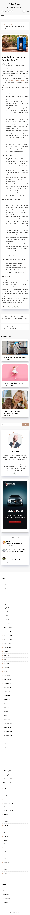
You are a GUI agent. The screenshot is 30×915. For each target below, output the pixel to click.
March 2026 (7, 600)
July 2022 (6, 703)
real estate (7, 855)
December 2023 (8, 635)
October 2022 (7, 691)
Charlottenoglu (15, 4)
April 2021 (6, 763)
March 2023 (7, 671)
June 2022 (6, 707)
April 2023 (6, 667)
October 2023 (7, 643)
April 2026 (6, 596)
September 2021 (8, 743)
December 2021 (8, 731)
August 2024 (7, 604)
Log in (3, 890)
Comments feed (6, 898)
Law (5, 847)
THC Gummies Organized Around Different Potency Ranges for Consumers (15, 543)
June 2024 (6, 612)
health (5, 840)
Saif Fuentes (9, 63)
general (4, 54)
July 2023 (6, 655)
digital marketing (8, 810)
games (5, 832)
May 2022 (6, 711)
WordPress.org (6, 902)
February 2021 (7, 771)
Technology (7, 873)
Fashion (6, 821)
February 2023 (8, 675)
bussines (6, 796)
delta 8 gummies (8, 803)
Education (6, 814)
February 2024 (8, 627)
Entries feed (5, 894)
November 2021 (8, 735)
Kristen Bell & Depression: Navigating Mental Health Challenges (12, 413)
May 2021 (6, 759)
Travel (5, 877)
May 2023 (6, 663)
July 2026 (6, 588)
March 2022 (7, 719)
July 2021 (6, 751)
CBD (5, 799)
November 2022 (8, 687)
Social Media (7, 866)
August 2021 (7, 747)
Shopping (6, 862)
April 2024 (6, 620)
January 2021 (7, 775)
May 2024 (6, 616)
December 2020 (8, 779)
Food (5, 829)
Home (5, 843)
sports (6, 869)
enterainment (7, 818)
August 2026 (7, 584)
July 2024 (6, 608)
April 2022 (6, 715)
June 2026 (6, 592)
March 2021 (7, 767)
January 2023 (7, 679)
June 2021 (6, 755)
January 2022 (7, 727)
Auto (5, 788)
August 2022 (7, 699)
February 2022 (8, 723)
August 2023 (7, 651)
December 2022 (8, 683)
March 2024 (7, 624)
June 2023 (6, 659)
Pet (5, 851)
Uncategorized (8, 880)
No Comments (21, 65)
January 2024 (7, 631)
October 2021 (7, 739)
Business (6, 792)
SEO (5, 858)
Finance (6, 825)
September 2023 (8, 647)
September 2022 (8, 695)
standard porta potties (16, 80)
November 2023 (8, 639)
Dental (5, 807)
